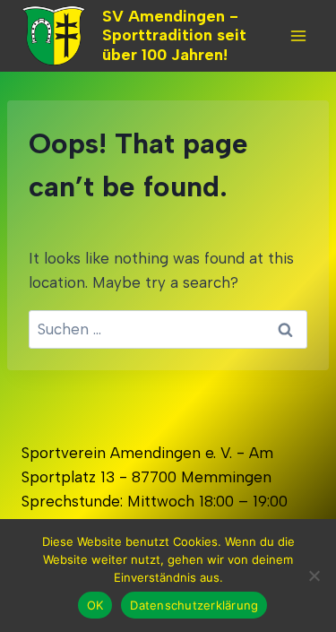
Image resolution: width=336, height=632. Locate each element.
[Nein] (314, 575)
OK (95, 605)
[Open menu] (297, 35)
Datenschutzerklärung (194, 605)
